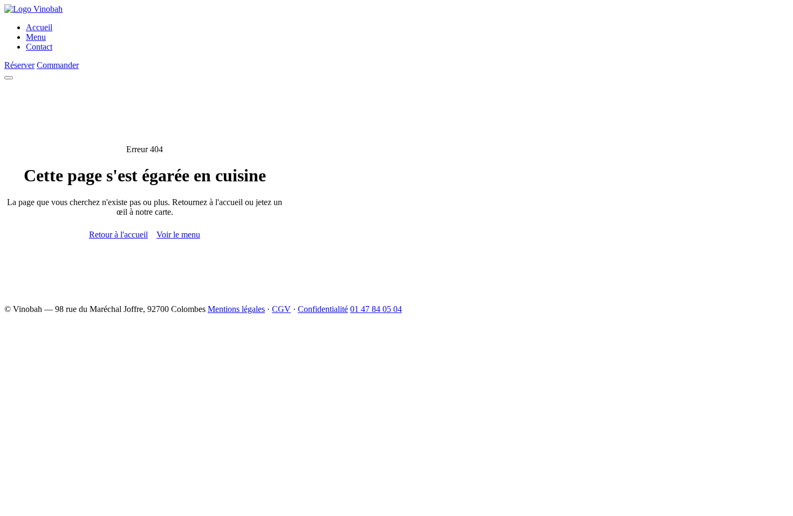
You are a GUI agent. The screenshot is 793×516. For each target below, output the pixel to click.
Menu (36, 37)
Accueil (39, 27)
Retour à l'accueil (118, 234)
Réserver (19, 65)
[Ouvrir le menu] (8, 77)
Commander (58, 65)
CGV (281, 309)
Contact (39, 46)
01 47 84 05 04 (376, 309)
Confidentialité (323, 309)
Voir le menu (178, 234)
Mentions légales (236, 309)
